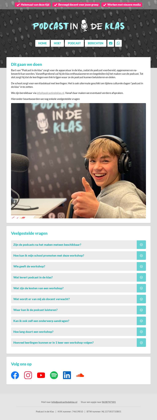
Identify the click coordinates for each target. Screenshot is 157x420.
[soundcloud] (80, 375)
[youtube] (41, 375)
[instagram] (28, 375)
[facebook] (15, 375)
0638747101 (109, 402)
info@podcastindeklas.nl (50, 93)
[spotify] (54, 375)
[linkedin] (67, 375)
